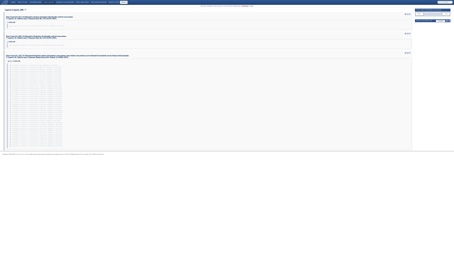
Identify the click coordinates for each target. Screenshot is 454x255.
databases (210, 6)
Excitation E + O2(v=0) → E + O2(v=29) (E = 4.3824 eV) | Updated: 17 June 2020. (37, 122)
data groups (237, 6)
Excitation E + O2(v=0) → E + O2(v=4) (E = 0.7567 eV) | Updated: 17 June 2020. (37, 73)
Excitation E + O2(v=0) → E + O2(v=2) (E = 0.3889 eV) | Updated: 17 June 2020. (37, 69)
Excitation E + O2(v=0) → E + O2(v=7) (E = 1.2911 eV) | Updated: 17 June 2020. (37, 79)
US (97, 154)
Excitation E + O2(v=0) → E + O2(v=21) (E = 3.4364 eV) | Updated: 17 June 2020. (37, 106)
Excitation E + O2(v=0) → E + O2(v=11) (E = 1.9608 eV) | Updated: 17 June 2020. (37, 87)
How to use (23, 2)
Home (13, 2)
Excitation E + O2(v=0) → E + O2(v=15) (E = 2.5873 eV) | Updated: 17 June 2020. (37, 95)
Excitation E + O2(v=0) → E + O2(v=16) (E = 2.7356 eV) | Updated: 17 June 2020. (37, 97)
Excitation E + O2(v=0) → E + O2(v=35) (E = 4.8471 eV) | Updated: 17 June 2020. (37, 134)
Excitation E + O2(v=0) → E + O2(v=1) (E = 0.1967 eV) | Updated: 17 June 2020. (37, 67)
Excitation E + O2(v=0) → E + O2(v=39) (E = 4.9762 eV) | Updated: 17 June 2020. (37, 142)
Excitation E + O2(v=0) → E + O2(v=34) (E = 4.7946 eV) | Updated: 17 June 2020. (37, 132)
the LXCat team (20, 154)
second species (227, 6)
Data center (49, 2)
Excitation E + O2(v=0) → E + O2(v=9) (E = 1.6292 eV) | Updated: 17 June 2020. (37, 83)
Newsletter (114, 2)
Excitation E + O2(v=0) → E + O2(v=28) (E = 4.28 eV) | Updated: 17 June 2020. (36, 120)
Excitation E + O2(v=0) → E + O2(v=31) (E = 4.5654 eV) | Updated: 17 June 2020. (37, 126)
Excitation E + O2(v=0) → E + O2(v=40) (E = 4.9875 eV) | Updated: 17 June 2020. (37, 144)
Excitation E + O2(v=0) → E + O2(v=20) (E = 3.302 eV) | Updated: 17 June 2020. (37, 104)
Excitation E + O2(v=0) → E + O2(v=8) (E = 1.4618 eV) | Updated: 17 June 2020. (37, 81)
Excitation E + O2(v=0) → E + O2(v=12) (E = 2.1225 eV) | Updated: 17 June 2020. (37, 89)
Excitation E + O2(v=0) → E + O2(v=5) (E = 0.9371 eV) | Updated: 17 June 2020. (37, 75)
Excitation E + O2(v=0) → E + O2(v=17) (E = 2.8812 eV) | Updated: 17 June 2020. (37, 99)
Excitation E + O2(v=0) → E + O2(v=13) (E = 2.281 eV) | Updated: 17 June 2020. (37, 91)
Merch (124, 2)
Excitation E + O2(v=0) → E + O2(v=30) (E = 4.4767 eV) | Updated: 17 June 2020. (37, 124)
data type (203, 6)
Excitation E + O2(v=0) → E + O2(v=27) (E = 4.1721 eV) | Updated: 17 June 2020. (37, 118)
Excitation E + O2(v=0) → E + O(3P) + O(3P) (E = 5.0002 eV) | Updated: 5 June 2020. (38, 45)
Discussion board (99, 2)
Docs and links (82, 2)
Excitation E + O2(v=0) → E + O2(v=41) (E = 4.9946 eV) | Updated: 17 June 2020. (37, 146)
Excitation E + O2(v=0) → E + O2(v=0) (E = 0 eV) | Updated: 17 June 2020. (35, 65)
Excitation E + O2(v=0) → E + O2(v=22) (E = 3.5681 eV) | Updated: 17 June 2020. (37, 108)
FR (92, 154)
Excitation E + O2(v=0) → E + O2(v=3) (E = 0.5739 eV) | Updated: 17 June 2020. (37, 71)
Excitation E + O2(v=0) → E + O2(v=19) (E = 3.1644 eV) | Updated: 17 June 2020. (37, 102)
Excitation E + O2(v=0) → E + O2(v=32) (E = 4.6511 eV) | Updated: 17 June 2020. (37, 128)
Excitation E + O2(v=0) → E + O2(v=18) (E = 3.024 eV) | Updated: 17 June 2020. (37, 100)
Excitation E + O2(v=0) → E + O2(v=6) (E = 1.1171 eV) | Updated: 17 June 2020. (37, 77)
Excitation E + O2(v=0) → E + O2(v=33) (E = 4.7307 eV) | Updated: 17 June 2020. (37, 130)
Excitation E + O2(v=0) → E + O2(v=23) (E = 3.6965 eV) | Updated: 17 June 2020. (37, 110)
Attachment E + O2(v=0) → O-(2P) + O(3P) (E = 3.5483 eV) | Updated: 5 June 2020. (38, 26)
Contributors (36, 2)
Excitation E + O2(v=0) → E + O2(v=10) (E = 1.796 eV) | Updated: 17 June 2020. (37, 85)
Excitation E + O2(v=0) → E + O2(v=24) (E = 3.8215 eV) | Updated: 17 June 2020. (37, 112)
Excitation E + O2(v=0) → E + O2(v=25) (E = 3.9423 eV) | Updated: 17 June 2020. (37, 114)
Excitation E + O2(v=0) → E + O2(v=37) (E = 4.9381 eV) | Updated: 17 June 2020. (37, 138)
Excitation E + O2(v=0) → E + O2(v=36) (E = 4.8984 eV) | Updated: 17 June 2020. (37, 136)
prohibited (66, 154)
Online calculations (65, 2)
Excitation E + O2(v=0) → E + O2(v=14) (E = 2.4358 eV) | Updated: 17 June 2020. (37, 93)
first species (218, 6)
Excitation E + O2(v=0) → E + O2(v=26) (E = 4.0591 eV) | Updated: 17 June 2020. (37, 116)
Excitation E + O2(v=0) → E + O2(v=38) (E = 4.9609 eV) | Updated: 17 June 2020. (37, 140)
